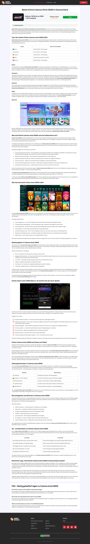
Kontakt (47, 528)
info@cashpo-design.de (68, 522)
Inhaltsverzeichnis (18, 25)
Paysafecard (49, 2)
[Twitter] (71, 527)
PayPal (54, 2)
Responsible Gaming (50, 525)
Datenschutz (34, 528)
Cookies (47, 521)
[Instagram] (75, 527)
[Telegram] (64, 527)
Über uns (47, 523)
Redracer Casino (54, 16)
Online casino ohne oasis (39, 2)
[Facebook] (68, 527)
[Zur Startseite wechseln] (6, 2)
